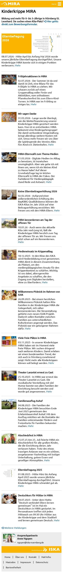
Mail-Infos (46, 557)
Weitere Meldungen (15, 527)
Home (7, 557)
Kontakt (33, 557)
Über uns (19, 557)
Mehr (18, 65)
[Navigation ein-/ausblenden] (59, 4)
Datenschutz (42, 562)
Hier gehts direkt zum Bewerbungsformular (30, 23)
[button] (46, 44)
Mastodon (10, 562)
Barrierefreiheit (13, 567)
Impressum (25, 562)
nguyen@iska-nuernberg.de (30, 542)
